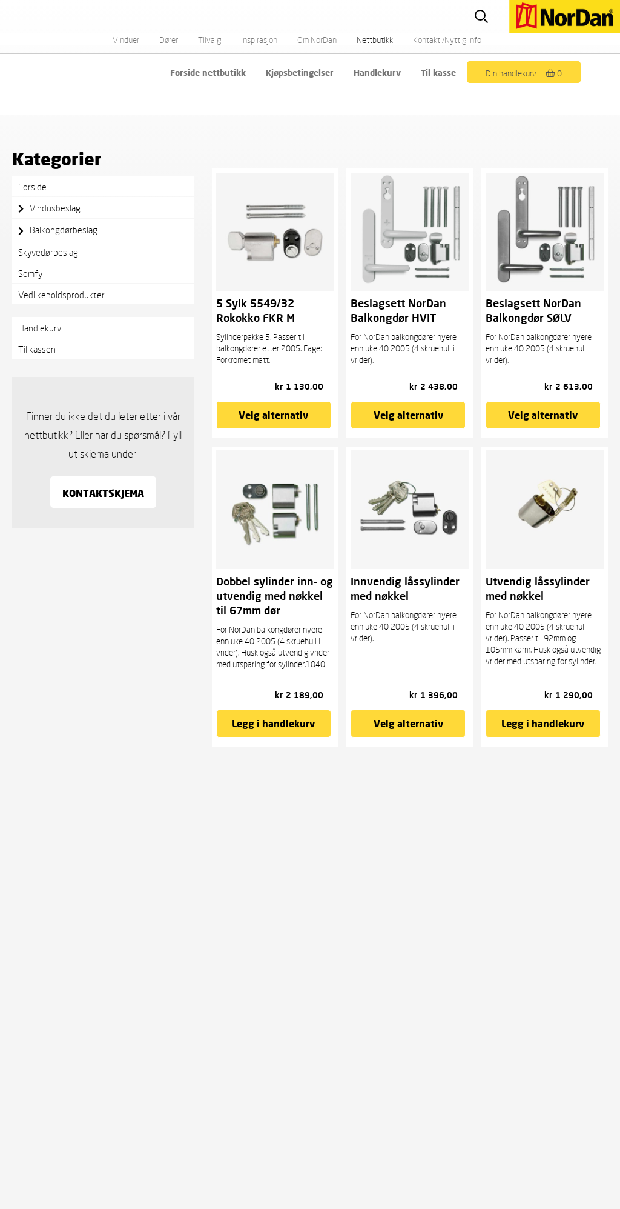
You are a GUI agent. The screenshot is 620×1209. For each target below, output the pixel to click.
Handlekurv (377, 72)
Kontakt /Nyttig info (447, 40)
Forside (32, 186)
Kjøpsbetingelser (300, 72)
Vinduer (126, 40)
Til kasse (438, 72)
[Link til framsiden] (504, 6)
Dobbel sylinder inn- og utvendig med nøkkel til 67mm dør (274, 596)
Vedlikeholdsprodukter (61, 294)
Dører (168, 40)
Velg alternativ (273, 415)
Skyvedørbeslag (48, 252)
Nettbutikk (375, 40)
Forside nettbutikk (208, 72)
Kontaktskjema (103, 493)
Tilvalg (209, 40)
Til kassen (37, 349)
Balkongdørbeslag (63, 229)
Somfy (30, 273)
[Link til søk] (483, 16)
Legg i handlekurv (273, 723)
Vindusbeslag (55, 207)
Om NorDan (317, 40)
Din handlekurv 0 (524, 73)
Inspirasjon (259, 40)
